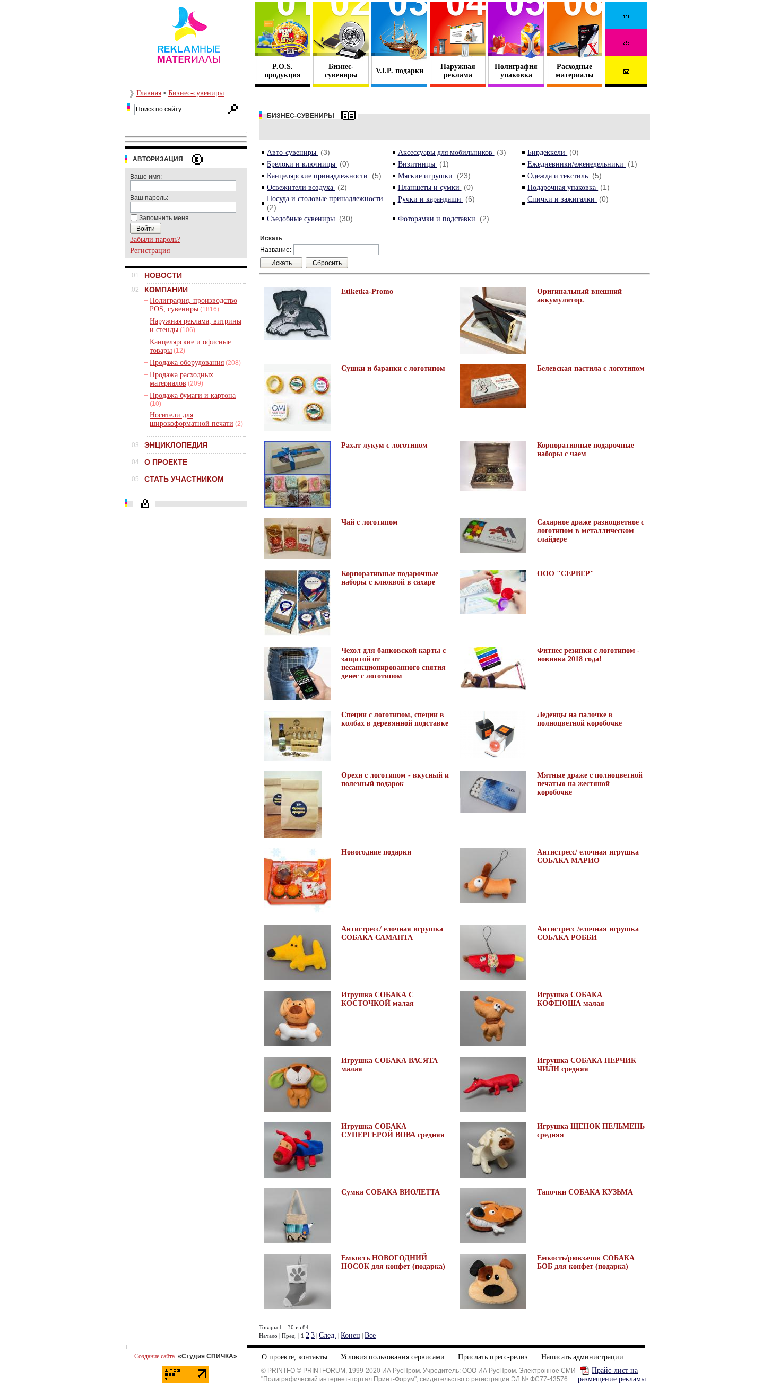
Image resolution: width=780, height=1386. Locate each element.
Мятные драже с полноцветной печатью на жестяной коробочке (590, 783)
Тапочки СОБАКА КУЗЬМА (585, 1192)
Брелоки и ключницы (302, 164)
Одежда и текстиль (558, 176)
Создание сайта (154, 1356)
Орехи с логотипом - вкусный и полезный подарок (395, 779)
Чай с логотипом (369, 522)
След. (327, 1335)
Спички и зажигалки (562, 199)
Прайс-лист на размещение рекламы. (613, 1374)
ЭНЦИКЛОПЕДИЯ (175, 445)
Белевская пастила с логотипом (591, 368)
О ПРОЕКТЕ (165, 462)
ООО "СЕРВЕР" (565, 574)
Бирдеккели (547, 152)
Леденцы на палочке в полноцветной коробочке (579, 719)
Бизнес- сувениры (341, 71)
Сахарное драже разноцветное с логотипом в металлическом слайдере (590, 530)
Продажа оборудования (187, 363)
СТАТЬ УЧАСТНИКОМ (184, 479)
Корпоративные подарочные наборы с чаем (585, 449)
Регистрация (150, 251)
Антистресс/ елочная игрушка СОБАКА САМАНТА (392, 933)
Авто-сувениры (292, 152)
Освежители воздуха (301, 187)
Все (370, 1335)
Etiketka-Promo (367, 291)
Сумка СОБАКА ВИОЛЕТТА (390, 1192)
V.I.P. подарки (399, 71)
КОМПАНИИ (166, 289)
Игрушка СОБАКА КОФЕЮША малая (570, 999)
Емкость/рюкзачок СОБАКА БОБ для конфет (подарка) (586, 1262)
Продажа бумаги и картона (193, 395)
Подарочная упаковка (562, 187)
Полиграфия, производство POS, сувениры (193, 305)
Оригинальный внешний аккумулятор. (579, 295)
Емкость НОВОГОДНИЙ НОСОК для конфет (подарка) (393, 1262)
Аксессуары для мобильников (446, 152)
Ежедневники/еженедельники (576, 164)
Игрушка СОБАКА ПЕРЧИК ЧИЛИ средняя (586, 1065)
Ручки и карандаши (430, 199)
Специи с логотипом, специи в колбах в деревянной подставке (394, 719)
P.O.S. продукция (282, 71)
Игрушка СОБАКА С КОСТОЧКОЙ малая (377, 999)
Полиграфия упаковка (516, 71)
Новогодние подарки (376, 852)
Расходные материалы (575, 71)
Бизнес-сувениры (196, 93)
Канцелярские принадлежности (318, 176)
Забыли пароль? (155, 239)
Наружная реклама (457, 71)
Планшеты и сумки (430, 187)
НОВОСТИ (163, 275)
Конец (350, 1335)
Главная (148, 93)
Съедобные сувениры (302, 219)
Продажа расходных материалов (181, 379)
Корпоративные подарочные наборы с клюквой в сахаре (389, 578)
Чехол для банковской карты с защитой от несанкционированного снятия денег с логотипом (393, 663)
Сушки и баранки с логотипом (393, 368)
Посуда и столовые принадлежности (326, 199)
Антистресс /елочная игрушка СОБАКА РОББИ (588, 933)
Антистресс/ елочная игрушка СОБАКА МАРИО (588, 856)
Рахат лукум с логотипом (384, 445)
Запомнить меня (164, 218)
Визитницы (417, 164)
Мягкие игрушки (426, 176)
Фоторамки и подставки (438, 219)
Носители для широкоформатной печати (191, 419)
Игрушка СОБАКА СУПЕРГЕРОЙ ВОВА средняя (393, 1130)
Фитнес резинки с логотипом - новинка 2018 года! (588, 655)
